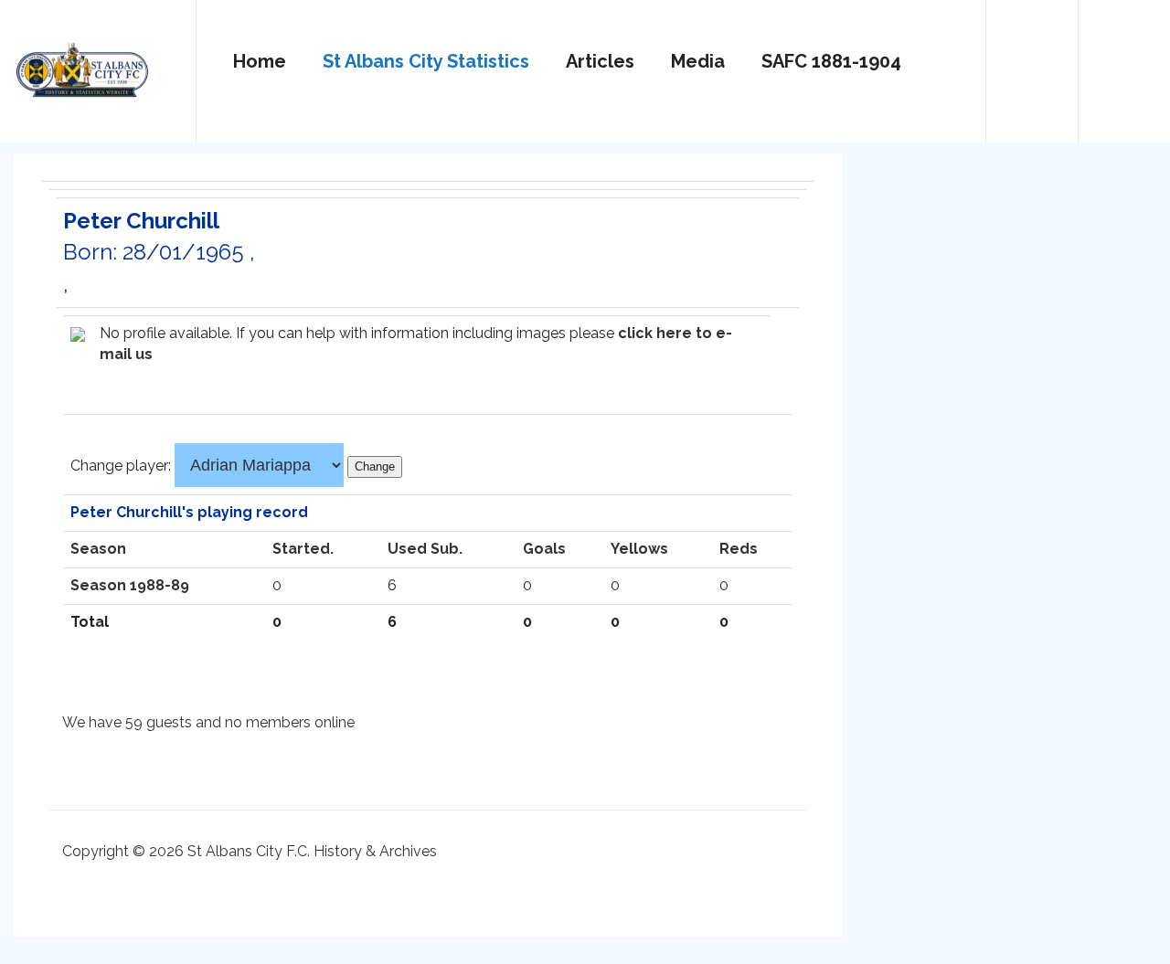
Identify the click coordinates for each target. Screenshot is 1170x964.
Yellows (639, 548)
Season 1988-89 (129, 585)
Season (98, 548)
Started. (303, 548)
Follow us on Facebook (1124, 63)
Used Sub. (425, 548)
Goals (544, 548)
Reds (738, 548)
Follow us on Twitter (1032, 63)
